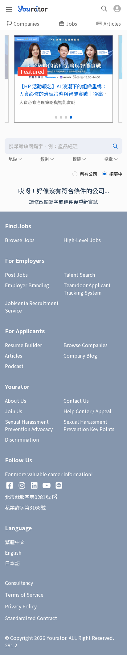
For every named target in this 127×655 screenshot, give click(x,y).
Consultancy (19, 582)
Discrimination (22, 439)
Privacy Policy (21, 606)
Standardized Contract (31, 618)
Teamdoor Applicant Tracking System (87, 288)
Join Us (13, 411)
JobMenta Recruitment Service (32, 306)
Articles (112, 23)
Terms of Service (24, 594)
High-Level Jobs (82, 240)
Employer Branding (27, 285)
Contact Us (76, 400)
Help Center (77, 411)
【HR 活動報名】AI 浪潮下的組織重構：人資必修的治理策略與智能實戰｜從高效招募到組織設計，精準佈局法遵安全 (63, 93)
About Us (15, 400)
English (13, 552)
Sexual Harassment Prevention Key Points (88, 425)
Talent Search (79, 274)
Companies (26, 23)
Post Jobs (16, 274)
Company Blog (80, 355)
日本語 (12, 563)
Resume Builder (23, 345)
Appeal (103, 411)
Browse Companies (85, 345)
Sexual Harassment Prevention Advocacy (29, 425)
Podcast (14, 366)
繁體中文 (15, 542)
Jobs (71, 23)
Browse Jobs (20, 240)
